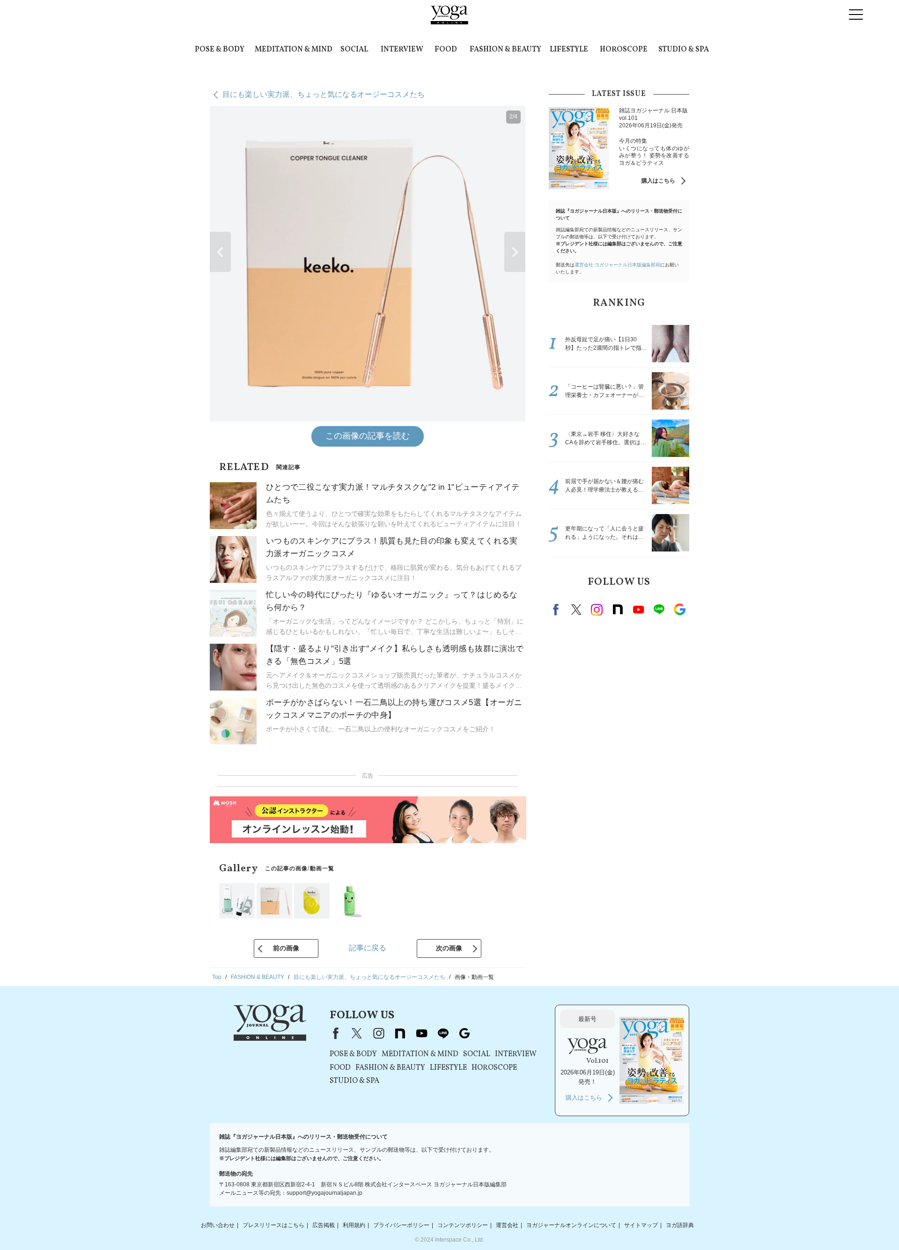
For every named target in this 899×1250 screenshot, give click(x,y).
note (618, 609)
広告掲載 (323, 1225)
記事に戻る (367, 948)
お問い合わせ (218, 1225)
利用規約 (354, 1225)
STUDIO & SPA (683, 49)
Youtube (638, 609)
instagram (597, 609)
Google (679, 609)
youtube (421, 1033)
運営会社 (507, 1225)
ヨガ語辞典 (680, 1225)
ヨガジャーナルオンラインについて (571, 1225)
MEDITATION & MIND (293, 49)
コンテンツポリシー (462, 1225)
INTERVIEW (402, 49)
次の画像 (449, 948)
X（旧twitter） (576, 609)
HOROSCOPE (624, 49)
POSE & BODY (219, 49)
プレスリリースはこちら (273, 1225)
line (659, 609)
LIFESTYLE (569, 49)
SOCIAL (354, 49)
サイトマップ (641, 1225)
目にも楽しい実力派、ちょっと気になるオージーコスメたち (323, 94)
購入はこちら (658, 180)
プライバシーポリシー (401, 1225)
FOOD (446, 49)
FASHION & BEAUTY (505, 49)
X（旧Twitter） (357, 1033)
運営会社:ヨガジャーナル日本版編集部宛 (617, 264)
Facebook (557, 609)
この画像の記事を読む (367, 436)
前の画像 (286, 948)
